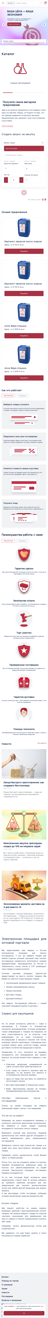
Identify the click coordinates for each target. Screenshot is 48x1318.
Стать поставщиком (15, 22)
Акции (4, 1289)
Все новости (42, 743)
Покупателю (8, 395)
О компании (7, 1285)
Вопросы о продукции (11, 1300)
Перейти (24, 251)
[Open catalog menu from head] (3, 3)
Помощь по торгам (10, 1281)
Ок (24, 1313)
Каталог (5, 1277)
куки (42, 1306)
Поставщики (7, 1296)
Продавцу (22, 395)
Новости (5, 1292)
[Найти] (39, 3)
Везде (10, 3)
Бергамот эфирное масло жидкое (23, 241)
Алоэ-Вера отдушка (15, 326)
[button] (3, 24)
